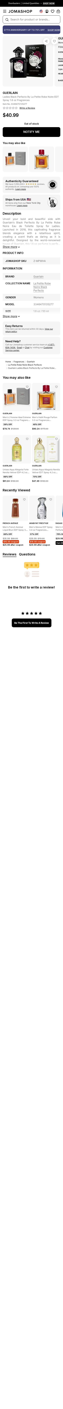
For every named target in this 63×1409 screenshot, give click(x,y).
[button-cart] (58, 11)
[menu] (5, 11)
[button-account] (47, 11)
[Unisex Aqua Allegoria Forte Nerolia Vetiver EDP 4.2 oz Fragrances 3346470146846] (27, 438)
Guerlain (31, 361)
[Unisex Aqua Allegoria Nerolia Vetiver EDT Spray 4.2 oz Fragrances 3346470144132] (56, 438)
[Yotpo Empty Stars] (10, 108)
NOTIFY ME (31, 132)
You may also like (14, 143)
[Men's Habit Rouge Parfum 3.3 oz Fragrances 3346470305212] (56, 386)
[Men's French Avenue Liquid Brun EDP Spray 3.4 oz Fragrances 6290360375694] (24, 499)
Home (8, 361)
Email (19, 347)
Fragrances (19, 361)
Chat (27, 347)
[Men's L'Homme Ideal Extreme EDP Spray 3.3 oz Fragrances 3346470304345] (27, 386)
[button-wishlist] (53, 11)
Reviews (9, 554)
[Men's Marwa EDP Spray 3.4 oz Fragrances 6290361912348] (50, 499)
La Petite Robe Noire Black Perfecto (25, 365)
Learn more (20, 189)
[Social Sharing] (46, 41)
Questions (27, 554)
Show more (10, 246)
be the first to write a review (31, 622)
